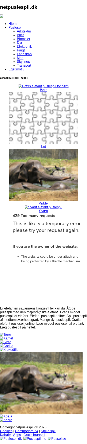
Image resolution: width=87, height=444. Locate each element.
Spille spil (48, 431)
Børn (43, 90)
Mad (20, 58)
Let (43, 146)
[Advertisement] (43, 311)
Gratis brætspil (34, 435)
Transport (24, 65)
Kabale (5, 435)
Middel (43, 203)
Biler (20, 35)
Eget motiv (16, 69)
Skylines (23, 61)
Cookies (6, 431)
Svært (43, 211)
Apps (17, 435)
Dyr (19, 42)
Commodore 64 (26, 431)
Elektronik (24, 46)
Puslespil (15, 27)
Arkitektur (24, 31)
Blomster (23, 39)
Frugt (21, 50)
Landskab (24, 54)
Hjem (12, 24)
